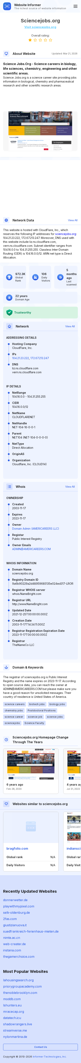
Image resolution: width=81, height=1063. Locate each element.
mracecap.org (13, 1011)
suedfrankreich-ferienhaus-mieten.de (31, 931)
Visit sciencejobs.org (40, 27)
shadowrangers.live (17, 1024)
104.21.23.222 (20, 358)
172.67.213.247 (39, 358)
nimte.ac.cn (11, 938)
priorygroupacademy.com (22, 986)
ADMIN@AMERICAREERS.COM (31, 549)
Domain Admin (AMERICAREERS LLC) (35, 528)
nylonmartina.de (15, 1037)
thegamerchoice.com (18, 956)
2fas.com (10, 919)
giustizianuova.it (15, 925)
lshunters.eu (12, 1005)
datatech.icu (12, 1018)
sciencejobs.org (65, 234)
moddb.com (12, 999)
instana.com (12, 950)
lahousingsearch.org (18, 980)
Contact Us (40, 1047)
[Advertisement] (40, 99)
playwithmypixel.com (18, 906)
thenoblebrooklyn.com (20, 993)
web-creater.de (14, 944)
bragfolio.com (17, 848)
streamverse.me (15, 1030)
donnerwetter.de (15, 900)
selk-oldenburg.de (16, 912)
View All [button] (72, 220)
